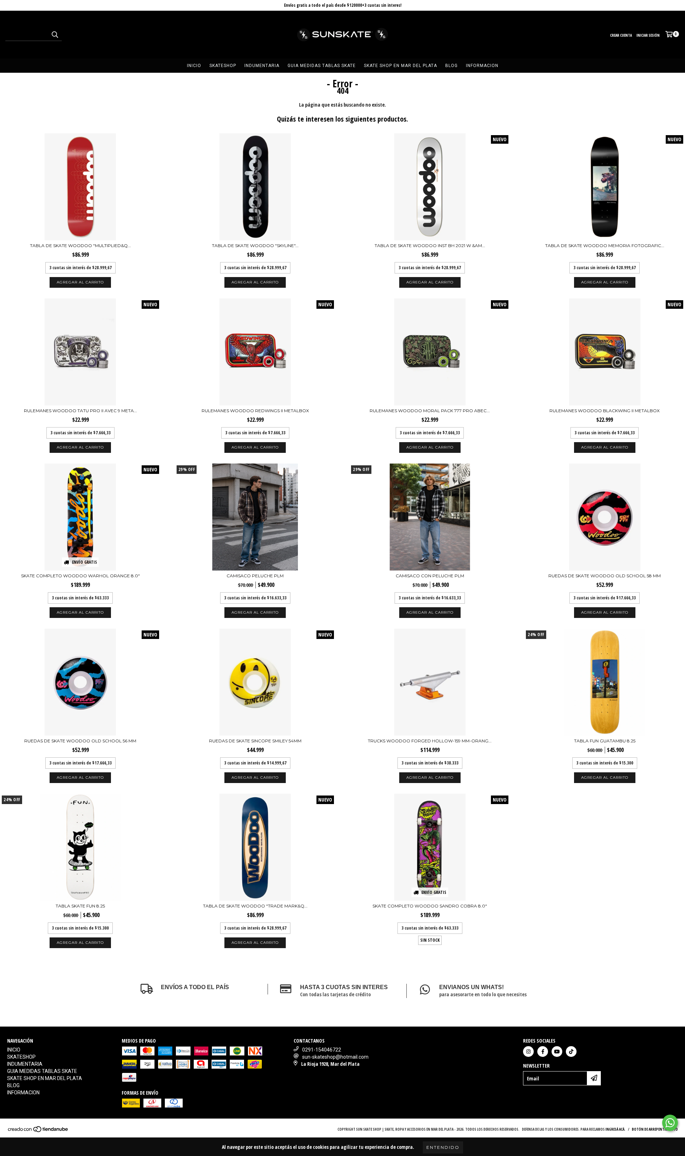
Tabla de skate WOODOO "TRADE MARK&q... (255, 906)
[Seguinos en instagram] (528, 1051)
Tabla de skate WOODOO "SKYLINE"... (255, 245)
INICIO (194, 65)
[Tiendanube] (38, 1131)
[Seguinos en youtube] (557, 1051)
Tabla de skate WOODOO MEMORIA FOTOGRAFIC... (604, 245)
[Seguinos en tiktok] (571, 1051)
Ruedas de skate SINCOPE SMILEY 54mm (255, 740)
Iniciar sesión (648, 35)
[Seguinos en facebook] (542, 1051)
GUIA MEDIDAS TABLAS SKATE (322, 65)
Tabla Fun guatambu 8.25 (604, 740)
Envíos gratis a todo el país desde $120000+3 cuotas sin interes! (342, 5)
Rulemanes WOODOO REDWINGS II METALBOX (255, 410)
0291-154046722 (321, 1050)
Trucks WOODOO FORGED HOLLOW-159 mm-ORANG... (430, 740)
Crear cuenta (621, 35)
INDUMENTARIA (261, 65)
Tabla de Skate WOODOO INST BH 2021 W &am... (430, 245)
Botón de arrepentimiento (655, 1129)
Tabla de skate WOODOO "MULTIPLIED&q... (80, 245)
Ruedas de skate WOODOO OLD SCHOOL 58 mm (604, 575)
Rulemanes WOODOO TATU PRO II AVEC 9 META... (80, 410)
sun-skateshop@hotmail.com (335, 1057)
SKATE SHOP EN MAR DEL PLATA (400, 65)
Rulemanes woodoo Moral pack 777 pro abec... (430, 410)
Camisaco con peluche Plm (430, 575)
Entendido (443, 1147)
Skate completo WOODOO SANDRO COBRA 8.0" (429, 906)
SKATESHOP (222, 65)
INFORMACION (482, 65)
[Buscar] (54, 34)
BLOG (451, 65)
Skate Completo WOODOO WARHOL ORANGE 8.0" (80, 575)
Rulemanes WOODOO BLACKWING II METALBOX (604, 410)
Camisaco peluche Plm (255, 575)
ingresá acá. (615, 1129)
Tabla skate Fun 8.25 (80, 906)
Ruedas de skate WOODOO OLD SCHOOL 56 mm (80, 740)
